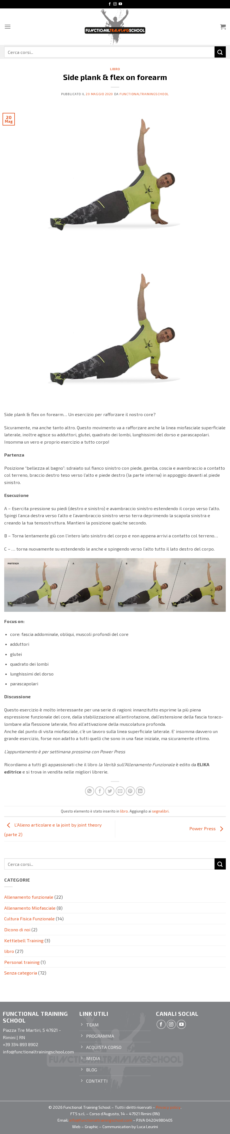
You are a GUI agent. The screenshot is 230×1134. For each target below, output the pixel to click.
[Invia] (220, 51)
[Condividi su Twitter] (109, 791)
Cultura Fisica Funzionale (29, 918)
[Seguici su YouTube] (120, 4)
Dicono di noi (17, 929)
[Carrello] (223, 26)
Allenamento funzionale (28, 897)
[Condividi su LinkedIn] (140, 791)
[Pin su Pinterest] (130, 791)
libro (115, 69)
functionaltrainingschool (144, 94)
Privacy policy (168, 1107)
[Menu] (7, 26)
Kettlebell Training (23, 940)
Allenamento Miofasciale (30, 908)
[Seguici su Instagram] (115, 4)
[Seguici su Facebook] (109, 4)
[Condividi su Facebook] (99, 791)
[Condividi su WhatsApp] (89, 791)
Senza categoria (20, 972)
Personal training (22, 962)
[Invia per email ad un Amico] (120, 791)
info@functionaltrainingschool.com (100, 1120)
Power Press (203, 828)
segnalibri (160, 811)
